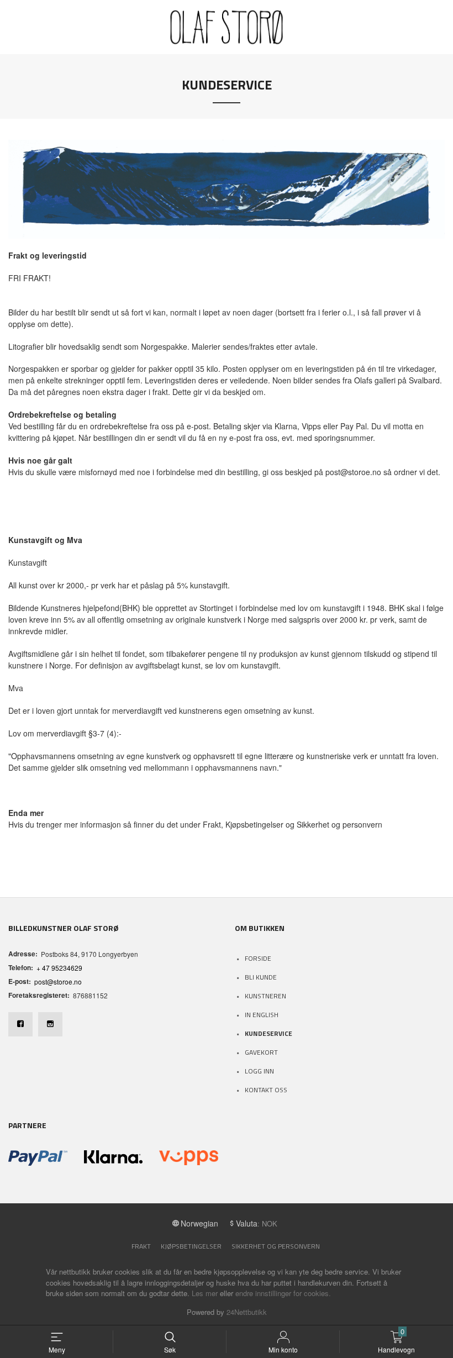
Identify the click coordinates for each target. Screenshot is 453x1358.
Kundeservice (268, 1033)
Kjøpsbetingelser (191, 1246)
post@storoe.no (58, 981)
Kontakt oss (266, 1090)
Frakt (141, 1246)
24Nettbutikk (247, 1312)
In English (261, 1014)
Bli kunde (261, 977)
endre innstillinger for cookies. (283, 1293)
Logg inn (259, 1071)
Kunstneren (265, 996)
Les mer (205, 1293)
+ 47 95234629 (59, 967)
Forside (258, 958)
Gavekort (261, 1052)
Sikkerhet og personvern (275, 1246)
